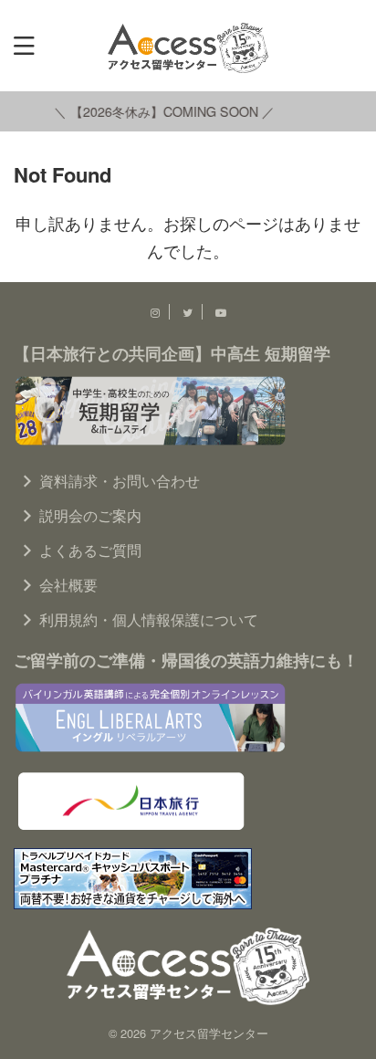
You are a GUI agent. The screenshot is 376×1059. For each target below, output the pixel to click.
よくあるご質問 (90, 550)
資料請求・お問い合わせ (119, 480)
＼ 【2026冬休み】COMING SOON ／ (161, 111)
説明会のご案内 (90, 515)
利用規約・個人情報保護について (148, 619)
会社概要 (68, 584)
